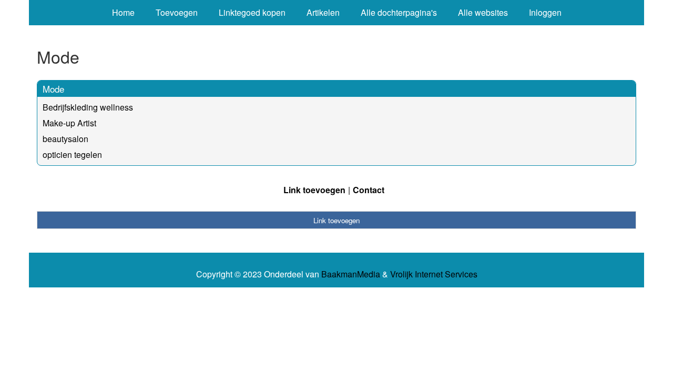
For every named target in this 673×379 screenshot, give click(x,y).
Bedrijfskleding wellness (88, 107)
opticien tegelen (72, 154)
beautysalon (65, 139)
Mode (53, 88)
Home (123, 12)
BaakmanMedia (350, 274)
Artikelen (323, 12)
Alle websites (483, 12)
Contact (368, 190)
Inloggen (545, 12)
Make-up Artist (69, 123)
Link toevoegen (314, 190)
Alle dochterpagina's (399, 12)
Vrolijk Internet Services (433, 274)
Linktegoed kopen (252, 12)
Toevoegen (177, 12)
